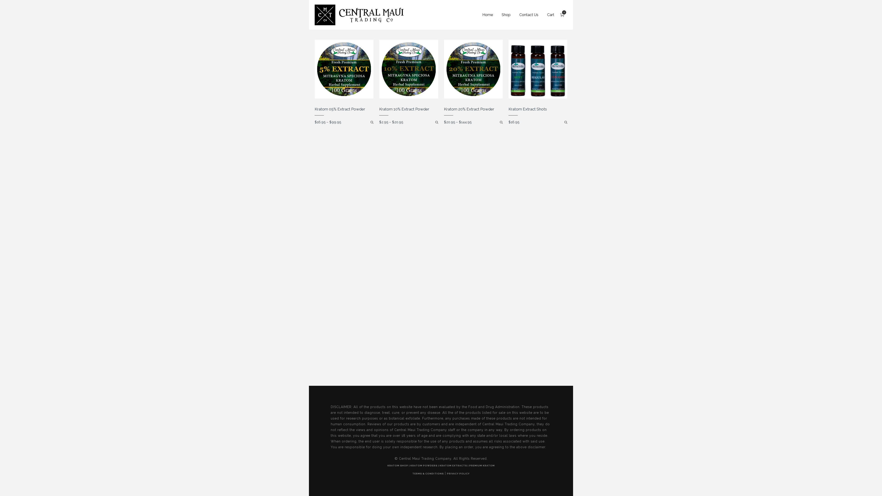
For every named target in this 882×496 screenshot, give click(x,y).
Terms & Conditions (428, 473)
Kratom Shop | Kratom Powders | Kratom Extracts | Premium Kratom (441, 465)
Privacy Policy (458, 473)
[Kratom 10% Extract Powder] (436, 122)
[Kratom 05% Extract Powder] (371, 122)
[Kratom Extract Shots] (565, 122)
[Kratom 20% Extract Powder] (501, 122)
